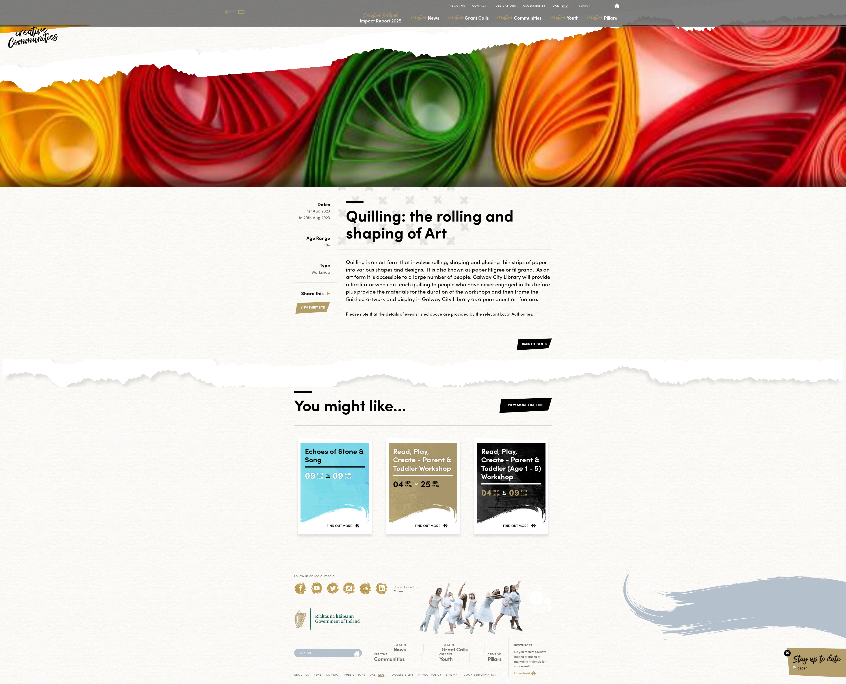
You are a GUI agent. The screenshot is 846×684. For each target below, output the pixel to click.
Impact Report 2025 (380, 18)
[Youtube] (316, 588)
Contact (479, 5)
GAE (556, 5)
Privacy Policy (429, 675)
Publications (505, 5)
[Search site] (617, 5)
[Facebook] (300, 588)
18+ (327, 245)
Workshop (321, 272)
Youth (564, 17)
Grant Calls (468, 17)
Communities (519, 17)
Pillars (602, 17)
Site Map (452, 675)
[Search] (357, 654)
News (425, 17)
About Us (457, 5)
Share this (312, 293)
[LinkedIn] (381, 588)
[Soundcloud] (365, 588)
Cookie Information (480, 675)
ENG (565, 5)
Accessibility (534, 5)
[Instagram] (349, 588)
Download (522, 673)
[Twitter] (333, 588)
